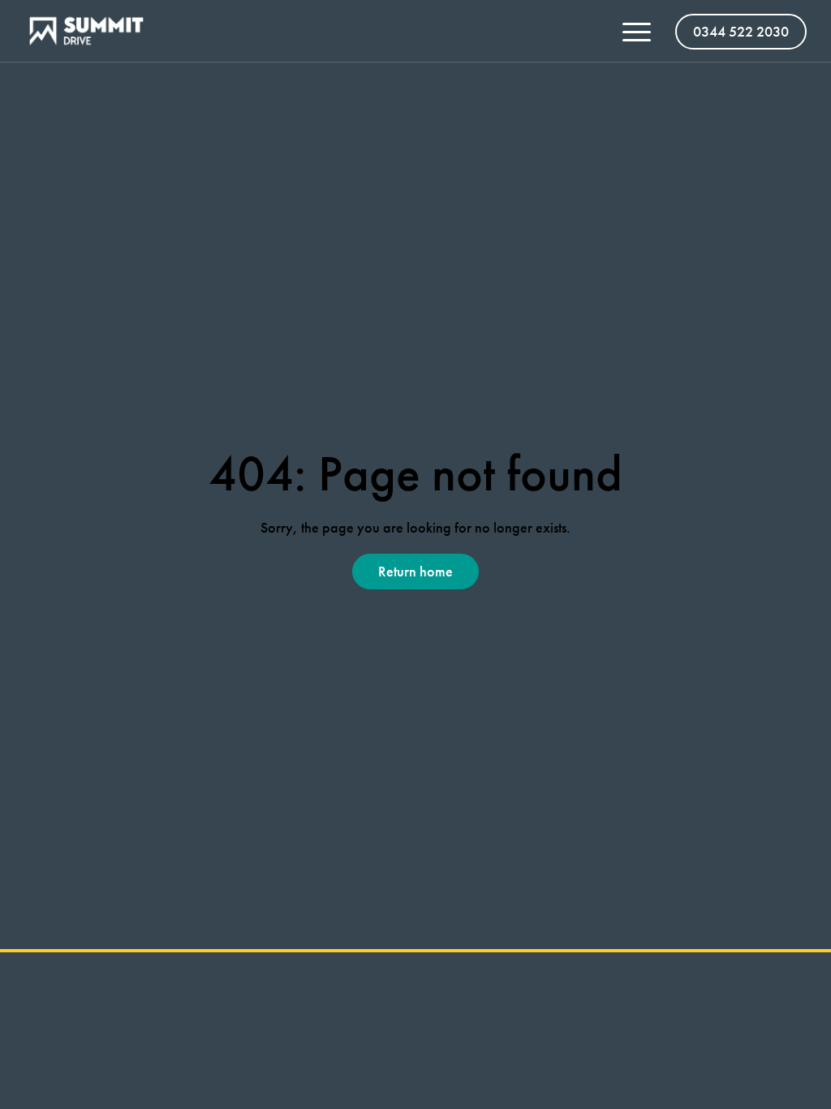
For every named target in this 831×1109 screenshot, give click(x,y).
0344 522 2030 (741, 31)
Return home (415, 571)
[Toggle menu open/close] (636, 32)
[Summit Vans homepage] (92, 31)
